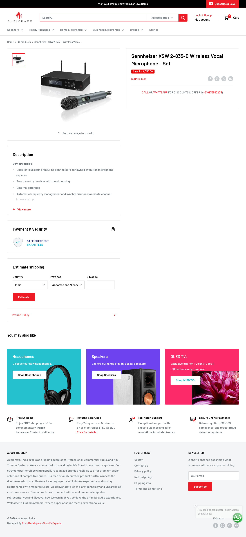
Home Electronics (71, 29)
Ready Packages (39, 29)
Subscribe (200, 486)
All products (24, 41)
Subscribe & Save (225, 3)
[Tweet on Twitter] (223, 78)
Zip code (92, 276)
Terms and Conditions (148, 488)
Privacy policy (143, 471)
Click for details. (87, 432)
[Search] (182, 18)
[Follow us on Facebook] (215, 525)
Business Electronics (106, 29)
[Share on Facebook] (210, 78)
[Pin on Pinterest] (217, 78)
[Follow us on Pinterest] (229, 525)
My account (202, 19)
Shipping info (142, 483)
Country (18, 276)
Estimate (24, 297)
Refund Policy (20, 314)
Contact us (141, 465)
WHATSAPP (160, 92)
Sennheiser (138, 78)
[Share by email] (230, 78)
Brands (134, 29)
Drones (153, 29)
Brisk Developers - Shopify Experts (41, 523)
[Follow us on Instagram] (222, 525)
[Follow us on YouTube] (236, 525)
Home (10, 41)
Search (138, 459)
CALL (145, 92)
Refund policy (143, 477)
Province (55, 276)
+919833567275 (212, 92)
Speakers (13, 29)
